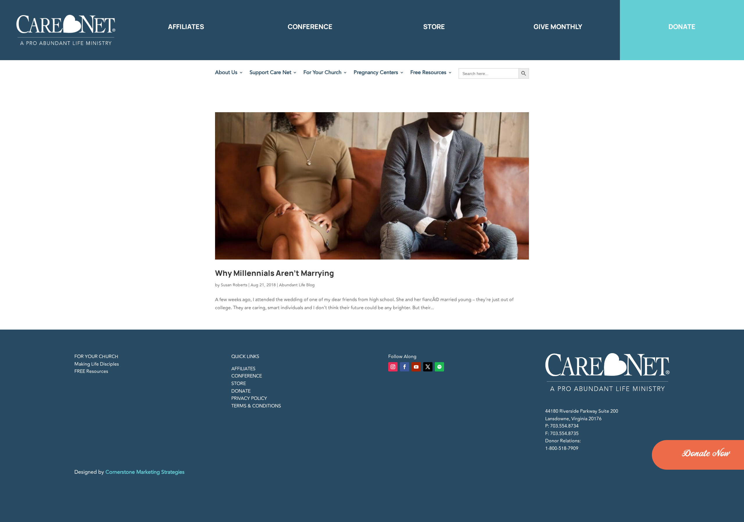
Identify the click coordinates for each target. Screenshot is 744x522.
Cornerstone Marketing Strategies (145, 472)
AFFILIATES (243, 368)
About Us (226, 73)
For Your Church (322, 73)
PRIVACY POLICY (249, 398)
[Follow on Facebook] (404, 366)
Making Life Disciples (96, 364)
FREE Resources (91, 371)
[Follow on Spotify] (439, 366)
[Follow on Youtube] (416, 366)
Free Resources (428, 73)
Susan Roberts (234, 285)
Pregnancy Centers (376, 73)
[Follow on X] (427, 366)
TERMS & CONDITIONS (256, 406)
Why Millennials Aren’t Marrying (274, 273)
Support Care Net (270, 73)
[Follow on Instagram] (393, 366)
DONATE (241, 391)
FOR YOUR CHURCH (96, 356)
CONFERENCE (246, 376)
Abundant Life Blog (297, 285)
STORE (238, 383)
